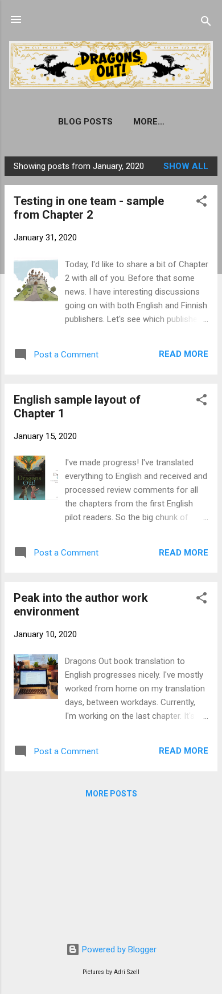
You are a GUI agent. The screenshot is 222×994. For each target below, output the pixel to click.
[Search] (206, 23)
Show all (185, 166)
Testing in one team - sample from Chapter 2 (89, 208)
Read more (183, 354)
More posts (111, 793)
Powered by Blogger (118, 949)
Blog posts (85, 121)
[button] (201, 203)
